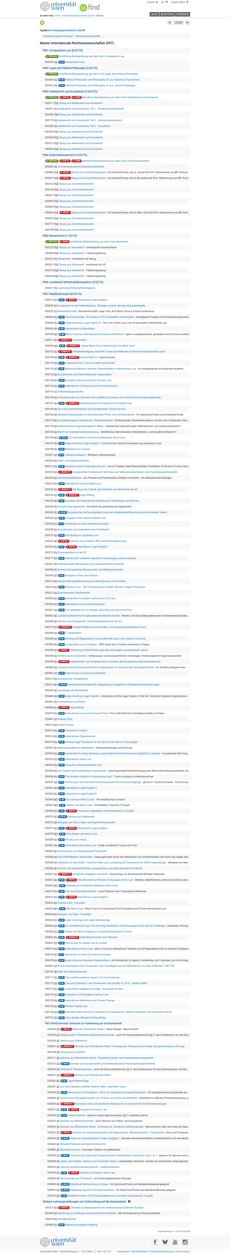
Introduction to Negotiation (80, 328)
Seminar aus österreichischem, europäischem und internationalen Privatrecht (100, 868)
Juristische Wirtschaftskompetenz (76, 288)
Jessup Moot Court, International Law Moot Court (107, 345)
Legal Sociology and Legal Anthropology (87, 920)
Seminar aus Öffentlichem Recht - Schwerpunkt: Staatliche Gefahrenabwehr (101, 1126)
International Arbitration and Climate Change (89, 1000)
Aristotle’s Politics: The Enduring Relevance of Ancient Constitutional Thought (110, 1195)
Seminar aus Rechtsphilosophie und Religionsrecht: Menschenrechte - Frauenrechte (118, 1132)
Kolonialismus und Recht (71, 701)
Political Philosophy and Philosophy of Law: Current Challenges (100, 85)
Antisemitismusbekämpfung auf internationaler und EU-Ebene (92, 581)
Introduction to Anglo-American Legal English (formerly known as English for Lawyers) (112, 753)
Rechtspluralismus (70, 1149)
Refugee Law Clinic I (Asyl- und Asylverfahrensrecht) (86, 822)
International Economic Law (80, 845)
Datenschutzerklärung (162, 1251)
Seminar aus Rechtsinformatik (77, 1120)
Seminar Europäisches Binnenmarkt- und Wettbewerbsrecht (90, 569)
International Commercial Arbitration (85, 673)
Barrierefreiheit (140, 1251)
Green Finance (66, 724)
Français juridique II (75, 454)
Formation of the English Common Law (87, 994)
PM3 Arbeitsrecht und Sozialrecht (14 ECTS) (70, 91)
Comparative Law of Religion (81, 644)
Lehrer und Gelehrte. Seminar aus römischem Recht (88, 1161)
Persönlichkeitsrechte (69, 477)
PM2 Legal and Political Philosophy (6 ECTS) (70, 68)
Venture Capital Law (76, 1006)
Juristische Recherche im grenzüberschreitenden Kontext (89, 615)
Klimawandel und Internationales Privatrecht (82, 851)
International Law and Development (85, 604)
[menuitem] (164, 2)
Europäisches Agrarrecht (71, 506)
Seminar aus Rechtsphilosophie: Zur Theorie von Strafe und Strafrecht (98, 1098)
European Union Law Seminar (81, 575)
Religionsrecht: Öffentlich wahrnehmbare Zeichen (87, 1034)
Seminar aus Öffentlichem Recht (93, 1075)
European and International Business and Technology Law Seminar (102, 500)
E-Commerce (79, 339)
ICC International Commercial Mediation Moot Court (96, 437)
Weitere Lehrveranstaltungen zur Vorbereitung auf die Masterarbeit (84, 1201)
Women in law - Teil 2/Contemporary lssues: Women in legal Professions (105, 587)
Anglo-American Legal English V (82, 443)
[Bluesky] (165, 1242)
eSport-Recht (77, 707)
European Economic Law (93, 1109)
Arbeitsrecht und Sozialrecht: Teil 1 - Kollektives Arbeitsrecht (91, 108)
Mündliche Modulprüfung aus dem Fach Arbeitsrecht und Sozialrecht (120, 97)
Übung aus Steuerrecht (71, 247)
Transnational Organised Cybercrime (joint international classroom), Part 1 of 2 (113, 1155)
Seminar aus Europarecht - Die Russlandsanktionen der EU (90, 621)
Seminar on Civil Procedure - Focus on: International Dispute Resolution (107, 1092)
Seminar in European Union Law (97, 1172)
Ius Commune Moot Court (80, 799)
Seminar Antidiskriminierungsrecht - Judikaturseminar (89, 1167)
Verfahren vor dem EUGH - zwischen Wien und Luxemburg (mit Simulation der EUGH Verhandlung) (112, 862)
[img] (90, 8)
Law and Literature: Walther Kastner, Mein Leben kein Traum (93, 1086)
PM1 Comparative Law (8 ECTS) (63, 50)
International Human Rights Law (83, 483)
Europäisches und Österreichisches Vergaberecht (84, 374)
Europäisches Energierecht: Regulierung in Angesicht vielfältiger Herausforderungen (113, 684)
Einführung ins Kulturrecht (72, 655)
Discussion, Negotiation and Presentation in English (105, 810)
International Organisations (80, 736)
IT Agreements (73, 632)
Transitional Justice (76, 730)
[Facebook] (155, 1242)
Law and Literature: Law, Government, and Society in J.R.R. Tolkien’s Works (106, 983)
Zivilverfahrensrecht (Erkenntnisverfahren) (81, 166)
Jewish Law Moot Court (79, 805)
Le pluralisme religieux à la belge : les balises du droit (93, 988)
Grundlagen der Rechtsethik (73, 690)
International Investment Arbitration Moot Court (92, 885)
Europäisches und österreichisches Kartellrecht (83, 529)
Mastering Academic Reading (81, 1224)
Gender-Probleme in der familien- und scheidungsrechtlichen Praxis (109, 627)
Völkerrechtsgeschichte (70, 391)
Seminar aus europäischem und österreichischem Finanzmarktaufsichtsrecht (112, 1063)
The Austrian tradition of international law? (88, 776)
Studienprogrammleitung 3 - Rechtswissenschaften (72, 36)
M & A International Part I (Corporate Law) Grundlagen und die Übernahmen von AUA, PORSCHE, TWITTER (116, 965)
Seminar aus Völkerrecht (81, 816)
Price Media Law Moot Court (81, 833)
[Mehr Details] (42, 22)
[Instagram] (185, 1242)
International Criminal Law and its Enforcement (91, 385)
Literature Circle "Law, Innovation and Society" (90, 362)
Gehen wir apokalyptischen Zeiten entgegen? (94, 1138)
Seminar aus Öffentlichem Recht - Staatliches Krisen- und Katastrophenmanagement (106, 1057)
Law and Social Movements (80, 891)
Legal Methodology (78, 1080)
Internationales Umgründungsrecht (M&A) (81, 426)
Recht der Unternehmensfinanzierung (78, 431)
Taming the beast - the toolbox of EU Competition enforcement (99, 317)
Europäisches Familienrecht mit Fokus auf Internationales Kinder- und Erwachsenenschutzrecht (124, 472)
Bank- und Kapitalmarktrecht (73, 460)
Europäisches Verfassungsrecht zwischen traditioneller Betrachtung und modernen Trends (117, 512)
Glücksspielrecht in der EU (72, 552)
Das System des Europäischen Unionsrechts (82, 770)
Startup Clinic (65, 719)
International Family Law (79, 948)
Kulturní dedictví (76, 1115)
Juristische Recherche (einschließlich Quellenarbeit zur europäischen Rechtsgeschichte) (106, 667)
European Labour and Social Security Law (88, 380)
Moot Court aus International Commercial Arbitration (95, 334)
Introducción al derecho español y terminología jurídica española (100, 558)
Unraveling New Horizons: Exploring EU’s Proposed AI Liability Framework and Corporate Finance (118, 1011)
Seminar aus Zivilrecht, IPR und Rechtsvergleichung (98, 541)
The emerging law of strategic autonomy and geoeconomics (98, 609)
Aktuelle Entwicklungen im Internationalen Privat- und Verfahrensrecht (96, 414)
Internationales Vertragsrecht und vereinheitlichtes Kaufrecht (91, 564)
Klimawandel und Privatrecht (76, 1178)
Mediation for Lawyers (77, 449)
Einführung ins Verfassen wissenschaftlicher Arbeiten (87, 1213)
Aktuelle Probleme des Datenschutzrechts (83, 1144)
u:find (57, 16)
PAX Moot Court (74, 908)
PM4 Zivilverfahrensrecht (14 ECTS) (65, 155)
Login (150, 2)
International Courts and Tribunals (98, 937)
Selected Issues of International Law (85, 466)
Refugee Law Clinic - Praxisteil (74, 914)
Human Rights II (88, 357)
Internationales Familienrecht (74, 592)
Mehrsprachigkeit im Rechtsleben (76, 747)
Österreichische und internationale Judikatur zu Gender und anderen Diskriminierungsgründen (109, 397)
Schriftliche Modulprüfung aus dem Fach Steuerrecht (99, 241)
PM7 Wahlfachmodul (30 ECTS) (62, 294)
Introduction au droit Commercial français (87, 954)
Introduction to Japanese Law (81, 535)
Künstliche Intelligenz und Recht (90, 874)
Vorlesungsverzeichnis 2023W (78, 16)
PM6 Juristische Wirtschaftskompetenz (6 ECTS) (73, 282)
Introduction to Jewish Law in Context (86, 942)
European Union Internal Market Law (85, 517)
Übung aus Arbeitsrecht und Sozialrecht (81, 103)
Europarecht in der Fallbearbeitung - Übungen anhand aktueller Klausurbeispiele (101, 305)
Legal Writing (87, 495)
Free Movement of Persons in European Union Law (105, 879)
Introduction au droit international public (86, 523)
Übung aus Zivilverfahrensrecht (88, 172)
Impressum (123, 1251)
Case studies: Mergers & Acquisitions (85, 1017)
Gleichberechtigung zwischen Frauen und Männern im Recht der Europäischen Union (118, 351)
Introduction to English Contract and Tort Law (90, 598)
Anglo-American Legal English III (83, 322)
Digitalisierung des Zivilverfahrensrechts (92, 1189)
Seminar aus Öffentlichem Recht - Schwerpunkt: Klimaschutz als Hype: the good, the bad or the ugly (130, 1046)
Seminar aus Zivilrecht (72, 1052)
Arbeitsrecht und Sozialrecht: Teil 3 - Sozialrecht (84, 126)
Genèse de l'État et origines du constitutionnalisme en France (97, 931)
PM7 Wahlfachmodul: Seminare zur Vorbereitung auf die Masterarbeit (83, 1023)
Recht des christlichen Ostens (88, 1029)
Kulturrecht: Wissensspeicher (76, 1069)
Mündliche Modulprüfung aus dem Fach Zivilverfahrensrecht (115, 160)
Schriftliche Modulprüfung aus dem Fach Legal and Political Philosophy (98, 73)
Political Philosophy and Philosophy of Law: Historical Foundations (102, 79)
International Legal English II (81, 787)
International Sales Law (78, 759)
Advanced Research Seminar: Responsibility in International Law (100, 368)
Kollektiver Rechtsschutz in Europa (89, 1184)
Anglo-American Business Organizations (87, 960)
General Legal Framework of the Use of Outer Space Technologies (101, 742)
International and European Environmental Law (106, 403)
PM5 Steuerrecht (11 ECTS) (60, 235)
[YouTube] (175, 1242)
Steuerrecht (64, 258)
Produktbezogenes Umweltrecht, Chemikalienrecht (85, 420)
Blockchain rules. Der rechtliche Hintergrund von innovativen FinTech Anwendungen (121, 1103)
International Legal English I (92, 299)
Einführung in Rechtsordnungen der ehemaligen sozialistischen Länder (109, 650)
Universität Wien (50, 2)
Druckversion (183, 1251)
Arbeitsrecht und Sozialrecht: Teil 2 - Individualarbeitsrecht (90, 120)
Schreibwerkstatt (67, 1219)
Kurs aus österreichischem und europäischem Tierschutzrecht (92, 409)
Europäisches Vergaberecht (73, 678)
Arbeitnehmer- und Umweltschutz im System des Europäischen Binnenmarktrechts (115, 661)
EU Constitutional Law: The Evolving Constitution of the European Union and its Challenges (115, 925)
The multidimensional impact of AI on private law (92, 977)
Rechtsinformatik (67, 311)
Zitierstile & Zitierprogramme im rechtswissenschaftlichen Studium (106, 1207)
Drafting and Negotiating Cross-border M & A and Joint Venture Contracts (105, 638)
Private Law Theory (76, 839)
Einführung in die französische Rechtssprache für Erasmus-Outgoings (102, 782)
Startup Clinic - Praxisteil (71, 902)
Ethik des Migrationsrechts (72, 971)
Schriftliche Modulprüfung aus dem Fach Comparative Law (91, 56)
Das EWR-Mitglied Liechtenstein (75, 856)
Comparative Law (75, 62)
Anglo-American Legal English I (82, 696)
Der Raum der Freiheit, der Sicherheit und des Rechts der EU (105, 489)
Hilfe (154, 14)
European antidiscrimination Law (83, 764)
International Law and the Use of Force (86, 713)
